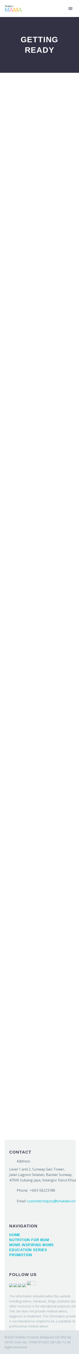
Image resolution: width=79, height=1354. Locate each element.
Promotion (20, 1255)
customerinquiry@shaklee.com (52, 1201)
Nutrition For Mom (29, 1240)
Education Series (28, 1250)
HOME (51, 15)
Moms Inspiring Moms (31, 1245)
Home (14, 1235)
